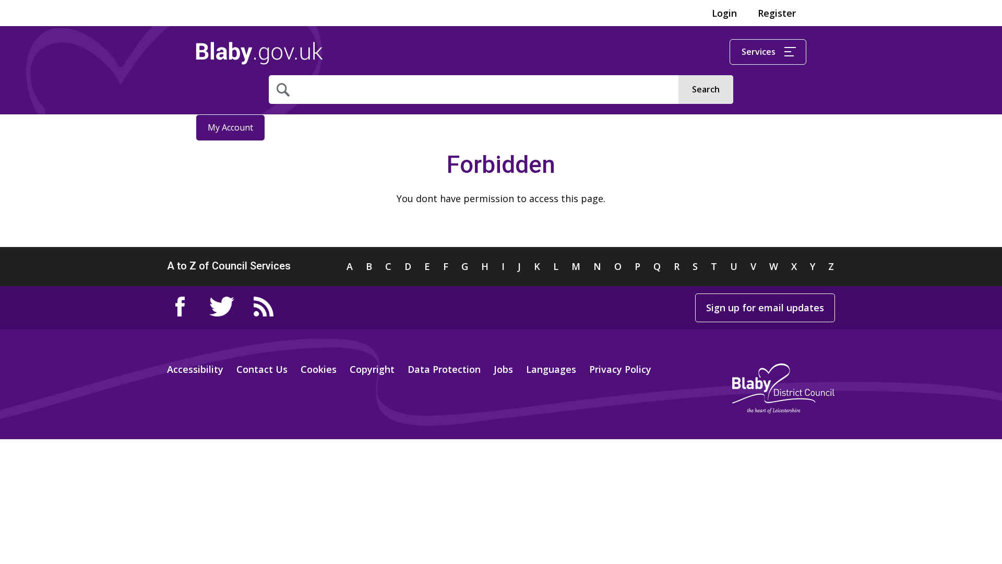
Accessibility (195, 369)
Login (724, 13)
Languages (551, 369)
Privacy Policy (620, 369)
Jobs (503, 369)
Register (777, 13)
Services (759, 51)
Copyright (372, 369)
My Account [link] (230, 127)
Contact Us (262, 369)
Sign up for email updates (765, 307)
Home (259, 53)
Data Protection (444, 369)
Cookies (319, 369)
